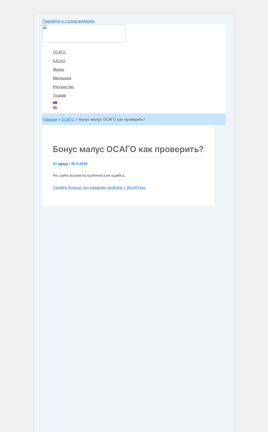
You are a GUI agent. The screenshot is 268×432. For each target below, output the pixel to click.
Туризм (59, 95)
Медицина (62, 78)
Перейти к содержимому (68, 21)
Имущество (63, 86)
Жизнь (58, 69)
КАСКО (59, 60)
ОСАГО (59, 52)
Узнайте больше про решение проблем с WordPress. (99, 187)
